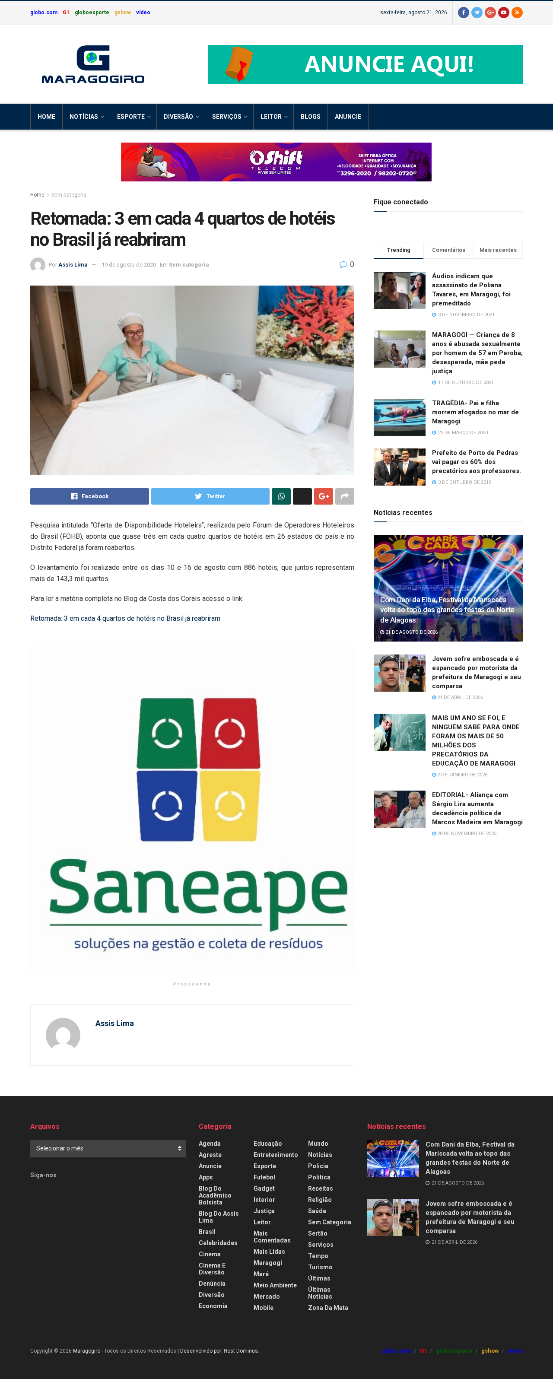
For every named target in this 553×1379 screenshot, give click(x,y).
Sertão (317, 1233)
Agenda (210, 1143)
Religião (320, 1199)
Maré (261, 1274)
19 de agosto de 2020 (129, 264)
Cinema (210, 1254)
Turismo (320, 1267)
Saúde (317, 1210)
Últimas (319, 1278)
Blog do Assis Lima (219, 1217)
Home (46, 116)
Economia (213, 1306)
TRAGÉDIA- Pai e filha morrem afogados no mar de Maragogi (475, 412)
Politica (319, 1177)
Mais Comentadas (272, 1237)
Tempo (318, 1255)
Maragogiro (86, 1351)
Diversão (178, 116)
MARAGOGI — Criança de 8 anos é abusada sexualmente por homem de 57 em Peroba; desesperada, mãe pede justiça (477, 353)
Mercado (267, 1296)
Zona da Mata (328, 1307)
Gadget (264, 1188)
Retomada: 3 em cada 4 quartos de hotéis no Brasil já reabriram (125, 618)
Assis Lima (73, 264)
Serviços (227, 116)
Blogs (311, 116)
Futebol (264, 1177)
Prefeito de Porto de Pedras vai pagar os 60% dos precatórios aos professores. (476, 462)
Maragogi (268, 1262)
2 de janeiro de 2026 (461, 775)
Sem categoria (68, 195)
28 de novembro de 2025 (466, 833)
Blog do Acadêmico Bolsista (215, 1195)
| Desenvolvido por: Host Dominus (218, 1351)
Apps (206, 1177)
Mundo (318, 1143)
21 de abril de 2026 (459, 697)
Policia (318, 1166)
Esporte (131, 116)
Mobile (263, 1307)
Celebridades (218, 1242)
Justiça (264, 1210)
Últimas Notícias (320, 1293)
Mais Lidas (269, 1251)
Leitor (271, 116)
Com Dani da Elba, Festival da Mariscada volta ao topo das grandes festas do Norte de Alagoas (447, 610)
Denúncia (212, 1283)
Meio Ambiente (275, 1285)
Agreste (210, 1154)
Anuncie (348, 116)
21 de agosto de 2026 (411, 632)
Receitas (320, 1188)
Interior (264, 1199)
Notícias (84, 116)
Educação (268, 1143)
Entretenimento (276, 1154)
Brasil (207, 1231)
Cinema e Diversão (212, 1269)
